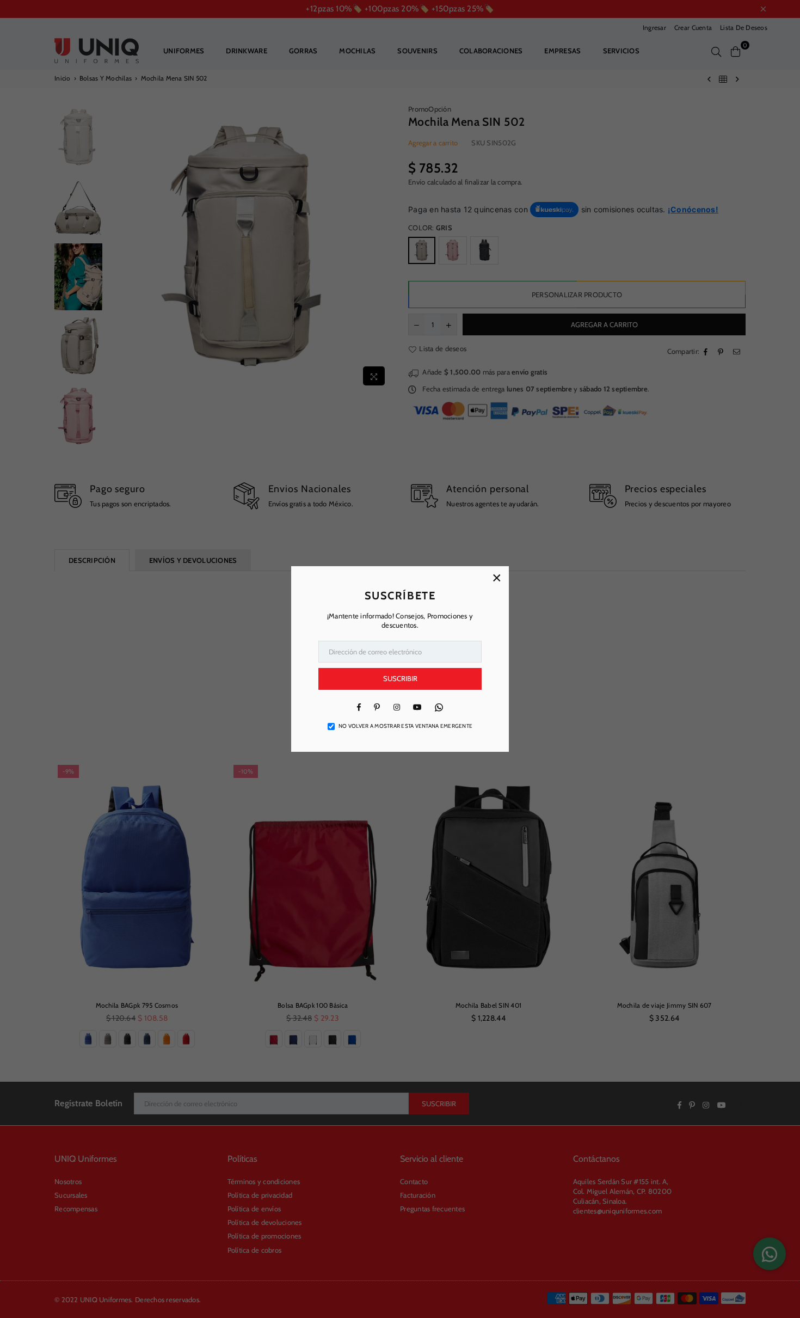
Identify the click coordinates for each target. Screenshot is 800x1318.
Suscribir (400, 678)
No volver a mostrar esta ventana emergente (405, 726)
